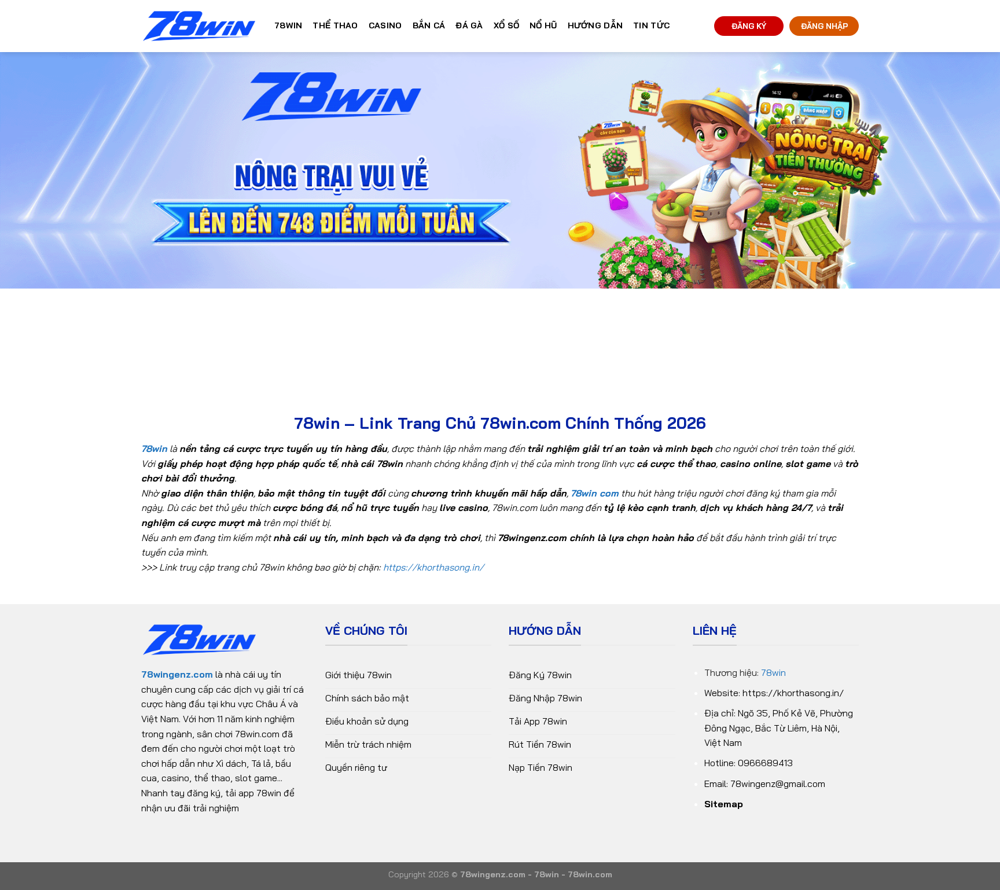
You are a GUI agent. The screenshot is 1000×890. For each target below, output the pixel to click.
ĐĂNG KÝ (748, 26)
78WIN (288, 25)
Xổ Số (506, 25)
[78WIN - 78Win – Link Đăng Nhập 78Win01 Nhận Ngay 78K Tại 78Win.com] (199, 26)
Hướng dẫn (595, 25)
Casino (385, 25)
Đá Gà (469, 25)
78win (773, 672)
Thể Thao (335, 25)
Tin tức (651, 25)
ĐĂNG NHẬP (824, 26)
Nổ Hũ (543, 25)
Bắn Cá (429, 25)
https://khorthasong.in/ (433, 567)
